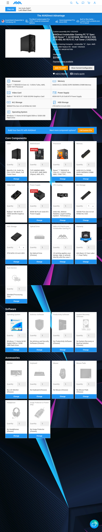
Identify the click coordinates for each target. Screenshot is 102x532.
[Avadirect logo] (17, 2)
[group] (27, 43)
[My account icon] (95, 3)
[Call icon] (77, 3)
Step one (10, 9)
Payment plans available (63, 62)
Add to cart (60, 68)
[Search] (71, 3)
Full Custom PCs (86, 130)
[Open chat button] (83, 3)
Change (16, 179)
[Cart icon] (89, 3)
